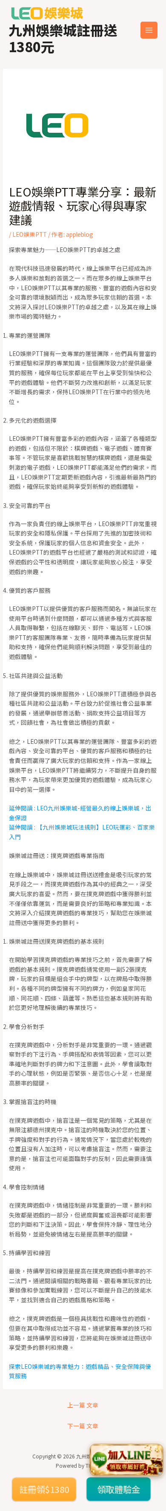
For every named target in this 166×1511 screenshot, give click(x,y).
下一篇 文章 (82, 1425)
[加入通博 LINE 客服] (126, 1459)
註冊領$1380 (44, 1489)
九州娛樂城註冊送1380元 (63, 38)
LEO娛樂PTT (29, 234)
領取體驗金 (118, 1489)
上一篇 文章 (82, 1405)
